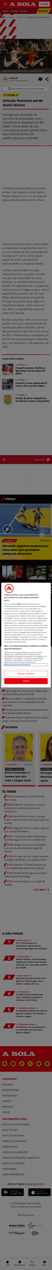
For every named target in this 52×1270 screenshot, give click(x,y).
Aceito (26, 681)
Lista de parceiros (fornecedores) (17, 665)
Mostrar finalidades (26, 674)
